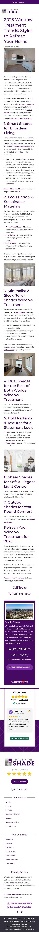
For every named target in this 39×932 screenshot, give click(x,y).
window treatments (26, 104)
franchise (31, 929)
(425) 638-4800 (20, 2)
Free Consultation (19, 782)
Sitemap (24, 924)
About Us (9, 839)
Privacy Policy (20, 921)
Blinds (8, 802)
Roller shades (9, 350)
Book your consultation (12, 894)
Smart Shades (19, 123)
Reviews (9, 843)
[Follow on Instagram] (21, 911)
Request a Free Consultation (21, 118)
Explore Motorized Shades (14, 189)
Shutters (9, 810)
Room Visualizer (12, 859)
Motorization (11, 826)
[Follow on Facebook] (17, 911)
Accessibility (16, 924)
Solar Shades (10, 235)
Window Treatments (11, 47)
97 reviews (23, 700)
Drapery (9, 818)
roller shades (19, 312)
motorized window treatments (19, 146)
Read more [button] (12, 729)
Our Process (10, 851)
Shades (8, 806)
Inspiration (10, 847)
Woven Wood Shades (14, 227)
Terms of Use (30, 921)
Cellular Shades (11, 243)
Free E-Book (10, 855)
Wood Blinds (10, 443)
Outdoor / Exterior (13, 814)
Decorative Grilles (12, 822)
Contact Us (10, 863)
